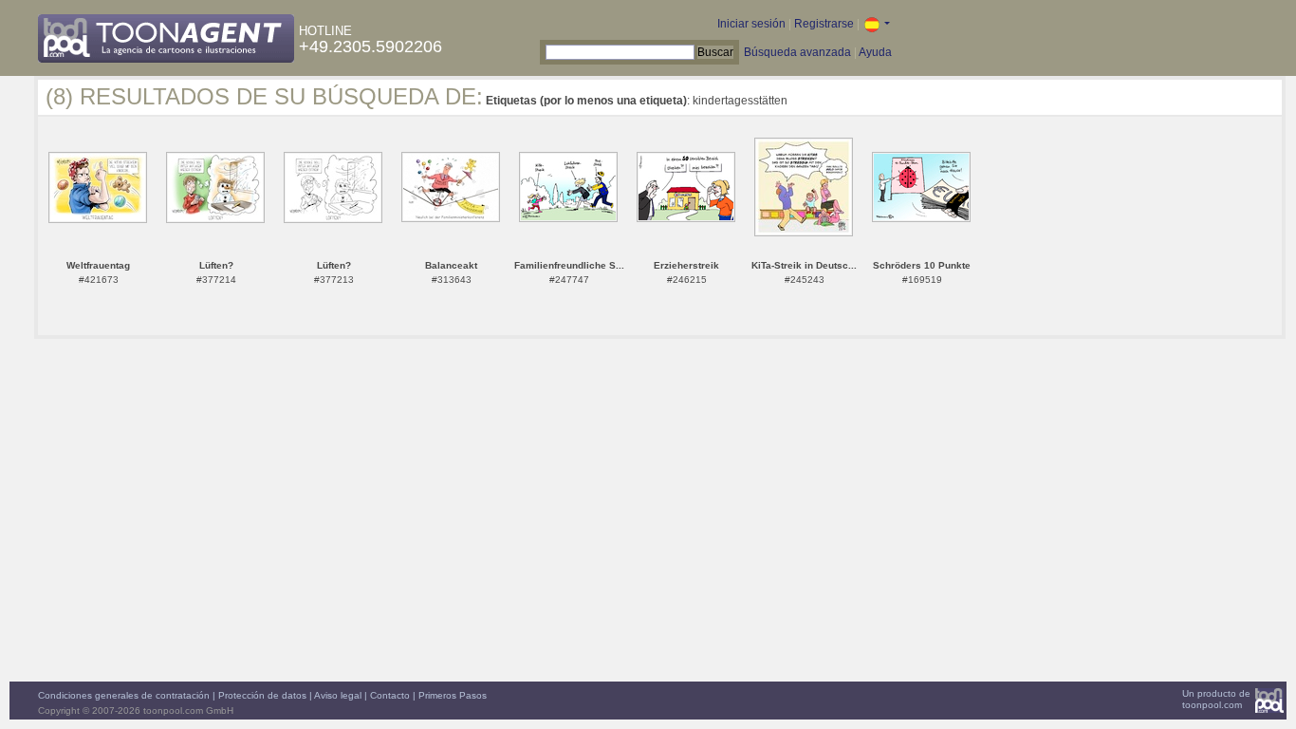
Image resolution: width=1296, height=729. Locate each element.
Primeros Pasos (452, 695)
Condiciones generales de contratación (124, 695)
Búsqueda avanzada (797, 52)
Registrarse (824, 23)
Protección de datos (262, 695)
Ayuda (875, 52)
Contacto (390, 695)
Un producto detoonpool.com (1216, 699)
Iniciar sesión (751, 23)
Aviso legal (337, 695)
